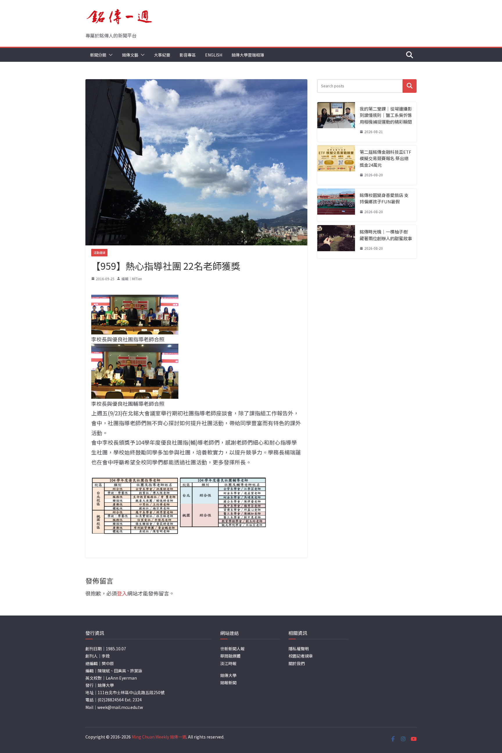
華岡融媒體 (230, 656)
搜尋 (409, 86)
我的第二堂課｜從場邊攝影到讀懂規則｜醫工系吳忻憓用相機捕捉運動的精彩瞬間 (386, 115)
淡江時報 (228, 663)
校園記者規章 (300, 656)
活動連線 (99, 252)
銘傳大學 (228, 675)
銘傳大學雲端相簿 (248, 55)
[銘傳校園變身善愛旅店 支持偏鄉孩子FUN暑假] (336, 205)
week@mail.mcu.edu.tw (120, 707)
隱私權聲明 (298, 648)
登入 (122, 593)
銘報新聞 (228, 682)
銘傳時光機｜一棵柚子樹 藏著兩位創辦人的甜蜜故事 (386, 235)
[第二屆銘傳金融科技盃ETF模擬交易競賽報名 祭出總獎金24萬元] (336, 165)
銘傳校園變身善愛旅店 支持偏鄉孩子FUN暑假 (384, 198)
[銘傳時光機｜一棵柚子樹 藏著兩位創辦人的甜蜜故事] (336, 241)
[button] (109, 55)
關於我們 (296, 663)
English (213, 55)
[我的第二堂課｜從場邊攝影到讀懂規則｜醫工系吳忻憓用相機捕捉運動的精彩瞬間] (336, 122)
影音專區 (188, 55)
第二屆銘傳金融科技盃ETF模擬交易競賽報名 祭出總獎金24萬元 (385, 158)
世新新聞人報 (232, 648)
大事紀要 (162, 55)
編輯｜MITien (131, 278)
